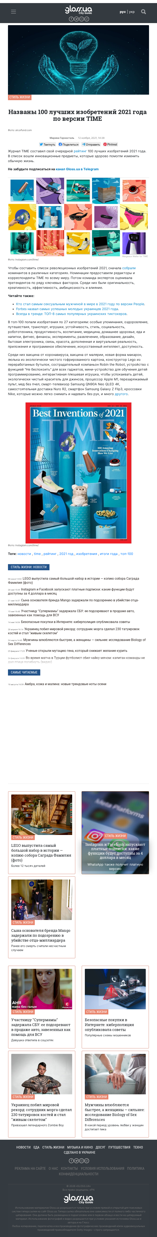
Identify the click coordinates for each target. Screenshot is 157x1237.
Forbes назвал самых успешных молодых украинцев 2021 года (67, 309)
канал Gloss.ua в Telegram (77, 169)
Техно (138, 1147)
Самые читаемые (24, 672)
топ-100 (126, 554)
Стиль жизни (19, 97)
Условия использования (102, 1168)
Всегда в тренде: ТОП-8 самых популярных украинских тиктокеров (71, 314)
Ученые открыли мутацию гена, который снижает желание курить (68, 651)
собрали (129, 268)
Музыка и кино (80, 1147)
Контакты (69, 1168)
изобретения (86, 554)
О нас (53, 1168)
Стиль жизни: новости (29, 567)
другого (121, 394)
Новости (23, 1147)
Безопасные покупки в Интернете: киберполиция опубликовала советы (69, 622)
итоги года (109, 554)
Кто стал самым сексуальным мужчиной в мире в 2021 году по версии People (80, 304)
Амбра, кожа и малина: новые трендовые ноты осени (57, 684)
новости (24, 554)
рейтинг (80, 151)
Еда (36, 1147)
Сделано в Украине (79, 1152)
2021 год (66, 554)
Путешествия (119, 1147)
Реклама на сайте (30, 1168)
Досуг (100, 1147)
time (37, 554)
